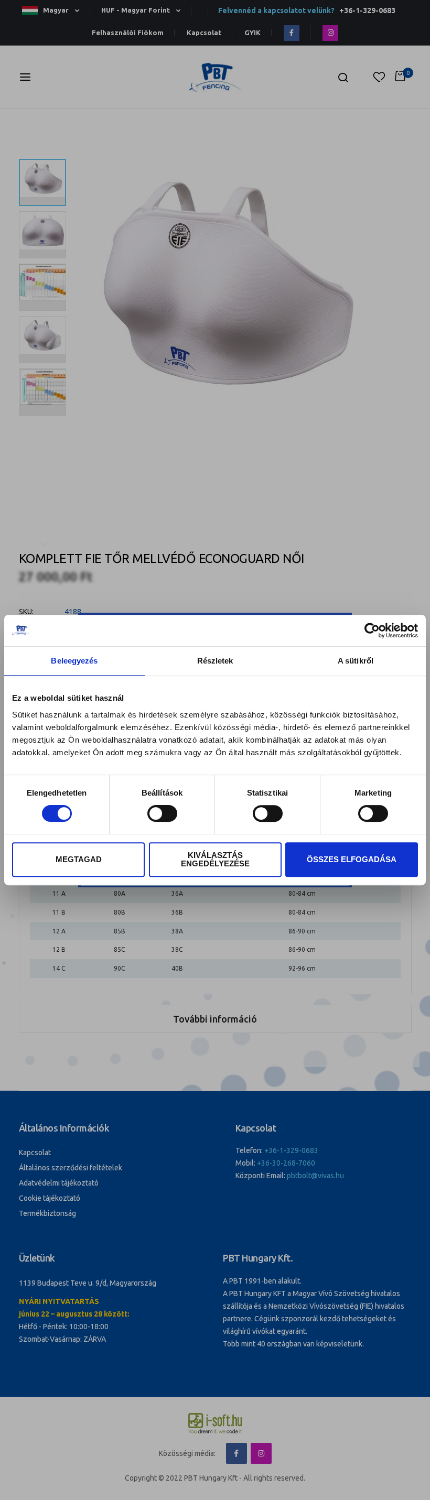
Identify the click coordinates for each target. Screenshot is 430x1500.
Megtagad (79, 859)
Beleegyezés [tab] (74, 660)
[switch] (162, 814)
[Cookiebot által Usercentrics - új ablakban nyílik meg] (372, 630)
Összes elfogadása (351, 859)
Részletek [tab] (215, 660)
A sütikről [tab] (355, 660)
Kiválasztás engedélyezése (215, 859)
